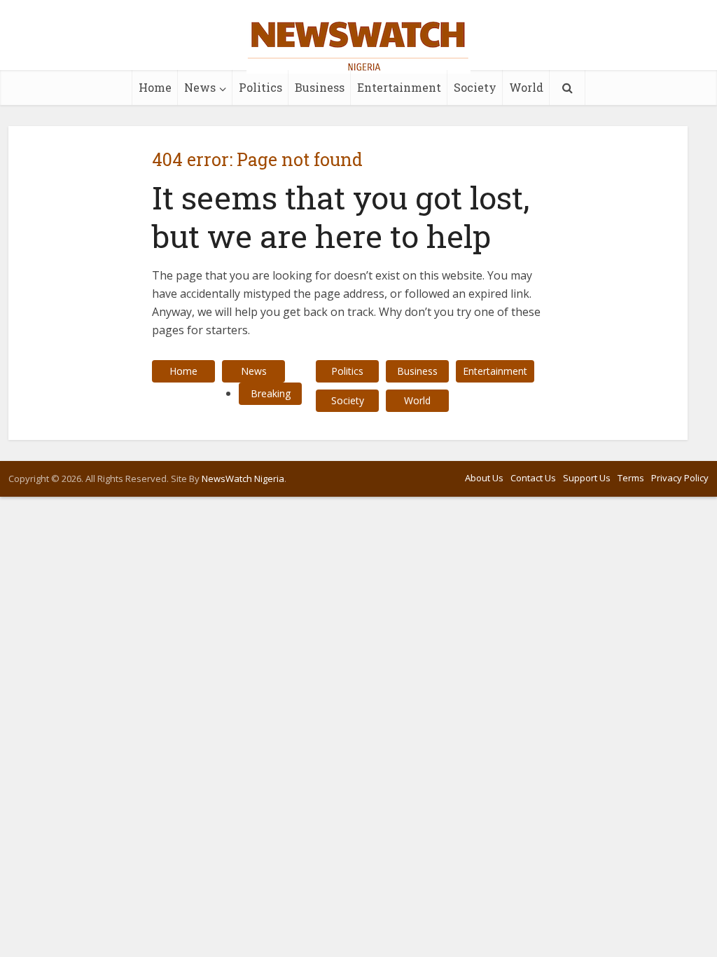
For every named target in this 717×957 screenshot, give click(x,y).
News (200, 87)
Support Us (587, 477)
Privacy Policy (680, 477)
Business (319, 87)
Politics (260, 87)
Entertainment (399, 87)
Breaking (271, 393)
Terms (631, 477)
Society (475, 87)
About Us (484, 477)
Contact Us (533, 477)
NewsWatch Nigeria (243, 478)
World (526, 87)
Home (155, 87)
